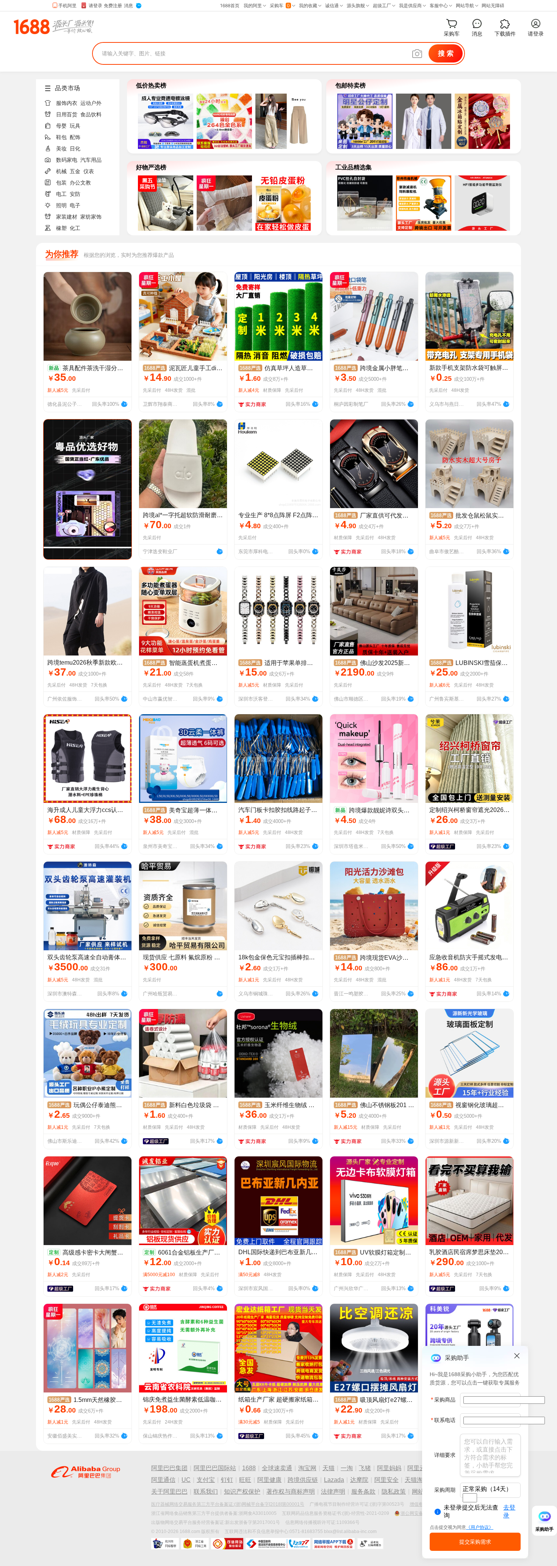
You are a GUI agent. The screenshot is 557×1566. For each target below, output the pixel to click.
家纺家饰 (91, 217)
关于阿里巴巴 (169, 1491)
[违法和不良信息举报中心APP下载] (334, 1543)
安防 (75, 194)
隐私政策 (394, 1491)
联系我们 (206, 1491)
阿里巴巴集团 (169, 1468)
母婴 (61, 126)
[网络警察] (165, 1543)
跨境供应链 (303, 1480)
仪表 (88, 171)
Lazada (334, 1480)
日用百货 (66, 114)
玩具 (75, 126)
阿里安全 (386, 1480)
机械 (61, 171)
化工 (75, 228)
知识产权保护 (242, 1491)
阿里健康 (269, 1480)
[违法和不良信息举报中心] (278, 1543)
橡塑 (61, 228)
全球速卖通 (277, 1468)
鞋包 (61, 137)
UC (186, 1480)
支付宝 (206, 1480)
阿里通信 (163, 1480)
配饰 (75, 137)
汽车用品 (91, 160)
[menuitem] (80, 100)
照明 (61, 205)
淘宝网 (307, 1468)
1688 (249, 1468)
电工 (61, 194)
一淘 (347, 1468)
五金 (75, 171)
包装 (61, 183)
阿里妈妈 (389, 1468)
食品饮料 (91, 114)
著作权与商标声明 (290, 1491)
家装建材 (66, 217)
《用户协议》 (479, 1527)
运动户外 (91, 103)
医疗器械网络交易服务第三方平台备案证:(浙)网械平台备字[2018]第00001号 (227, 1504)
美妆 (61, 148)
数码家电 (66, 160)
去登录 (509, 1511)
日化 (75, 148)
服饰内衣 (66, 103)
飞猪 (365, 1468)
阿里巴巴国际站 (215, 1468)
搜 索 (446, 53)
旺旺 (245, 1480)
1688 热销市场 (53, 26)
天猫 (328, 1468)
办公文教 (80, 183)
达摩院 (359, 1480)
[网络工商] (195, 1543)
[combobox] (470, 1497)
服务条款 (363, 1491)
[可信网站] (227, 1543)
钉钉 (227, 1480)
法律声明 (333, 1491)
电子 (75, 205)
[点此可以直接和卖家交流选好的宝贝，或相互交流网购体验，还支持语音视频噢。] (124, 403)
